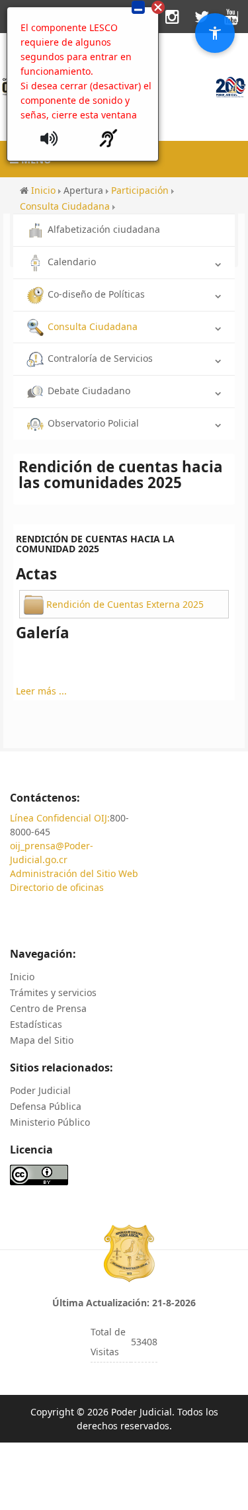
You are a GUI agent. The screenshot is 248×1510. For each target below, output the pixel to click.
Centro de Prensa (48, 1008)
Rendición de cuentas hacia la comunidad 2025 (95, 543)
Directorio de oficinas (57, 887)
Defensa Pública (45, 1106)
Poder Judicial (40, 1090)
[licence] (39, 1173)
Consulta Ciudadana (93, 326)
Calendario (72, 261)
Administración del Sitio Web (74, 873)
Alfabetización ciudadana (104, 229)
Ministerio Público (50, 1122)
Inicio (22, 976)
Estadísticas (36, 1024)
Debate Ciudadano (89, 390)
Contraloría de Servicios (100, 358)
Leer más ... (41, 691)
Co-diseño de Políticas (96, 294)
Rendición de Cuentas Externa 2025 (125, 604)
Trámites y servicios (53, 992)
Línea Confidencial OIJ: (60, 818)
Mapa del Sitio (41, 1040)
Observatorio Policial (93, 423)
